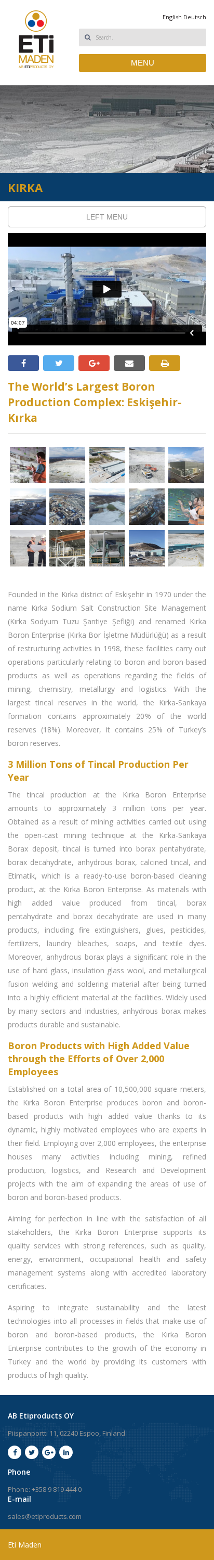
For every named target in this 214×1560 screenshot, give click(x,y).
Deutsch (194, 17)
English (172, 17)
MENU (142, 62)
